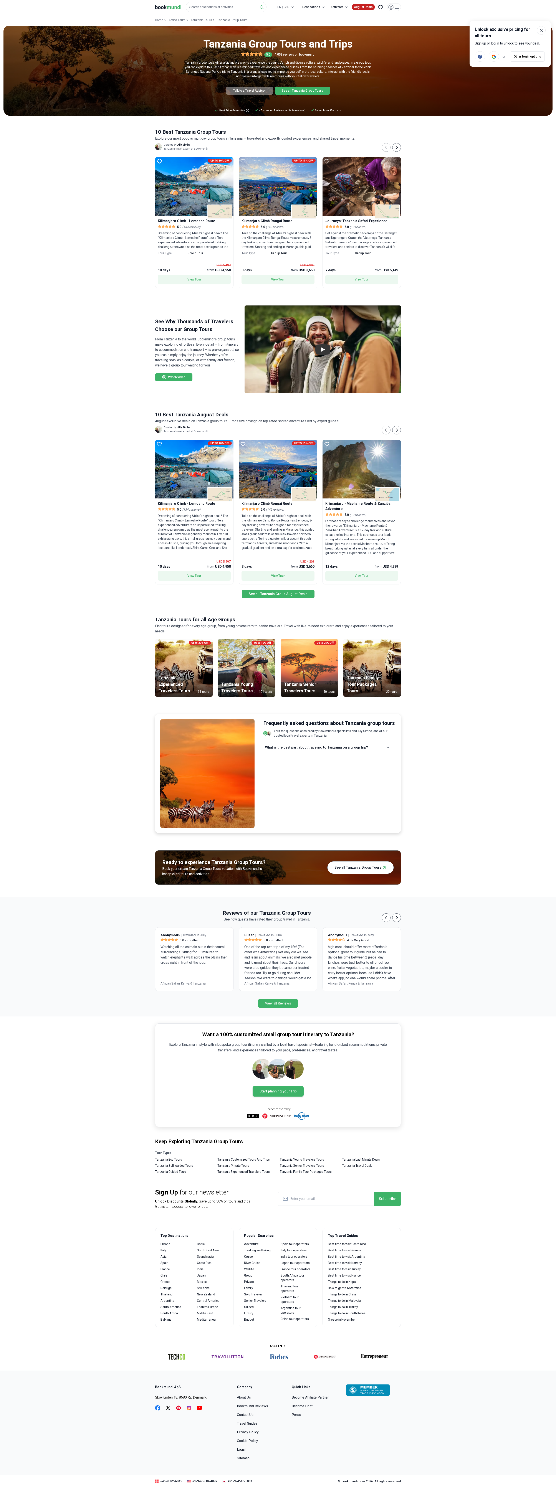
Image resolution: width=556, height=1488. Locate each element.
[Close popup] (541, 30)
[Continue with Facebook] (480, 56)
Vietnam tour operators (290, 1299)
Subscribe (387, 1198)
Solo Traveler (253, 1294)
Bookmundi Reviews (252, 1406)
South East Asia (208, 1250)
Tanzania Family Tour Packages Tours (306, 1171)
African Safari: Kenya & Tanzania (186, 983)
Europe (165, 1244)
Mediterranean (207, 1319)
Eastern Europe (207, 1307)
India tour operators (294, 1256)
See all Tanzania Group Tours (302, 90)
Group (248, 1275)
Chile (164, 1275)
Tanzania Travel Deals (357, 1165)
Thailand (166, 1294)
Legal (241, 1449)
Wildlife (249, 1269)
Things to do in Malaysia (344, 1300)
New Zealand (206, 1294)
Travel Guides (247, 1423)
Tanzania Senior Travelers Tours (302, 1165)
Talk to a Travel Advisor (249, 90)
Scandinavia (205, 1256)
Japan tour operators (295, 1263)
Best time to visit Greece (344, 1250)
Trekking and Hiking (257, 1250)
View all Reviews (278, 1003)
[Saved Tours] (380, 7)
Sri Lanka (203, 1288)
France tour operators (295, 1269)
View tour (194, 279)
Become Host (302, 1406)
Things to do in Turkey (343, 1307)
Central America (208, 1300)
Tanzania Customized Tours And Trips (243, 1159)
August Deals (363, 7)
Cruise (248, 1256)
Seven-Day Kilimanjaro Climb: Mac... (355, 986)
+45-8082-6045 (171, 1481)
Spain (164, 1263)
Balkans (166, 1319)
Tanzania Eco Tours (168, 1159)
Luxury (248, 1313)
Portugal (166, 1288)
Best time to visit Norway (345, 1263)
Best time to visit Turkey (344, 1269)
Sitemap (243, 1458)
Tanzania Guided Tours (171, 1171)
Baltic (201, 1244)
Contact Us (245, 1415)
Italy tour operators (294, 1250)
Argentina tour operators (291, 1310)
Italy (163, 1250)
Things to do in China (342, 1294)
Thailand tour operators (290, 1289)
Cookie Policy (247, 1441)
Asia (164, 1256)
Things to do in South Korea (347, 1313)
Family (248, 1288)
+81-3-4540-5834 (240, 1481)
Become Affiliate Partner (310, 1397)
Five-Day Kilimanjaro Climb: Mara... (270, 986)
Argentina (167, 1300)
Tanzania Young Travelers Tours (302, 1159)
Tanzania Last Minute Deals (361, 1159)
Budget (249, 1319)
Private (249, 1281)
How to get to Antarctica (344, 1288)
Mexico (202, 1281)
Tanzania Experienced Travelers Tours (243, 1171)
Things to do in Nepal (342, 1281)
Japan (201, 1275)
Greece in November (342, 1319)
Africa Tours (177, 20)
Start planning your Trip (278, 1091)
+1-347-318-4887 (204, 1481)
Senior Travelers (255, 1300)
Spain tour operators (295, 1244)
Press (296, 1415)
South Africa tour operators (292, 1278)
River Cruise (252, 1263)
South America (171, 1307)
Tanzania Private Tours (233, 1165)
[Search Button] (262, 7)
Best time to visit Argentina (346, 1256)
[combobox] (226, 7)
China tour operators (295, 1319)
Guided (249, 1307)
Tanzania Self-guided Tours (174, 1165)
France (165, 1269)
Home (159, 20)
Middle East (205, 1313)
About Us (244, 1397)
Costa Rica (204, 1263)
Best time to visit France (344, 1275)
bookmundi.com (353, 1481)
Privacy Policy (248, 1432)
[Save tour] (159, 161)
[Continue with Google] (494, 56)
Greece (165, 1281)
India (200, 1269)
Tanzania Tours (201, 20)
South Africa (169, 1313)
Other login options (527, 56)
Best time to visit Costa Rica (347, 1244)
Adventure (251, 1244)
